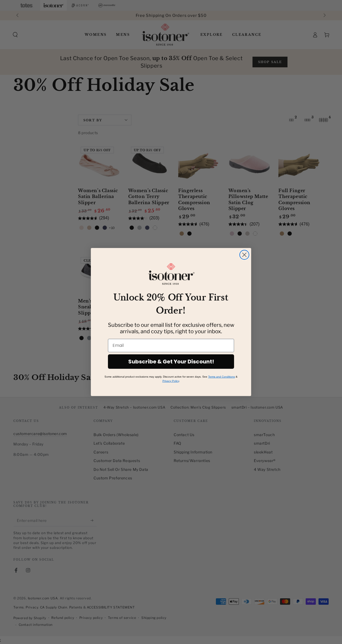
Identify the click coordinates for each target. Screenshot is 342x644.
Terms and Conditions (221, 376)
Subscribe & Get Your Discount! (171, 361)
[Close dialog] (244, 254)
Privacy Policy (170, 380)
